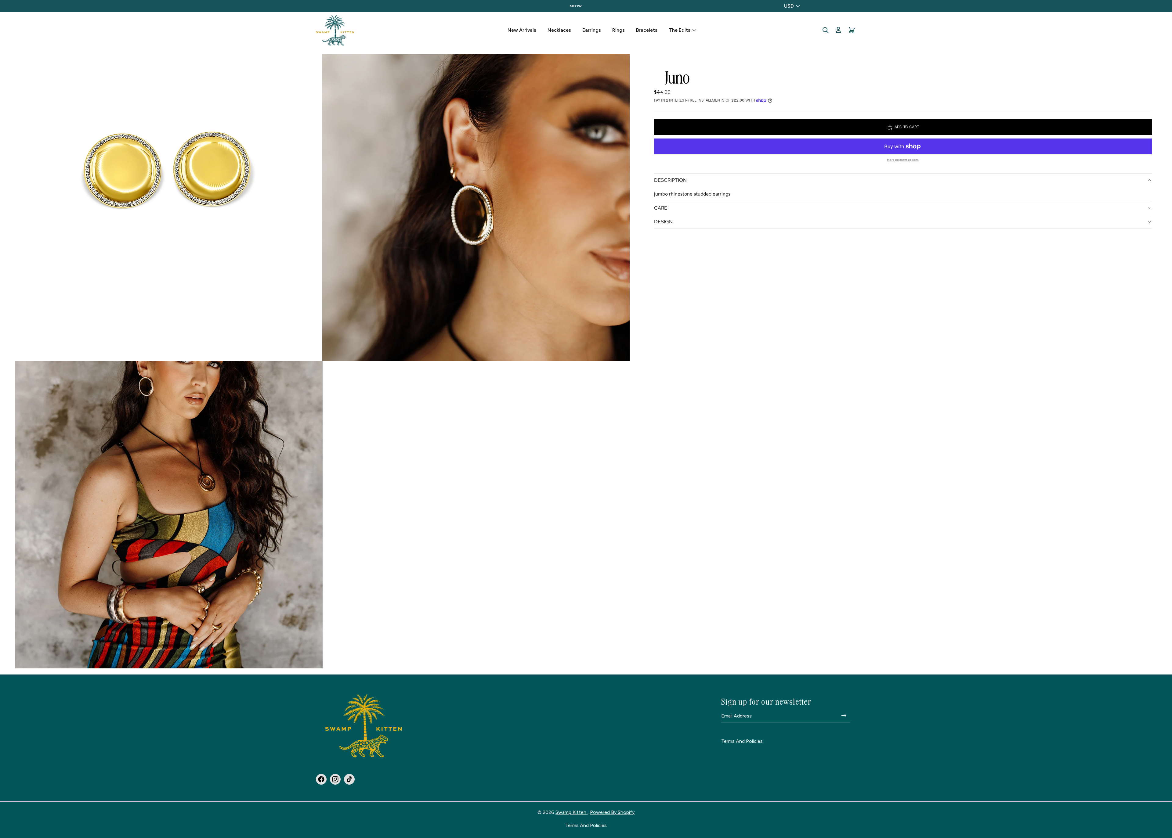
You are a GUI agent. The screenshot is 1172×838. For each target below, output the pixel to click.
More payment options (903, 160)
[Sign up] (843, 716)
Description (670, 180)
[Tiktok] (349, 779)
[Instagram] (335, 779)
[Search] (825, 30)
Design (663, 221)
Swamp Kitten (571, 812)
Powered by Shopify (612, 812)
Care (660, 208)
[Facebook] (321, 779)
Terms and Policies (742, 741)
